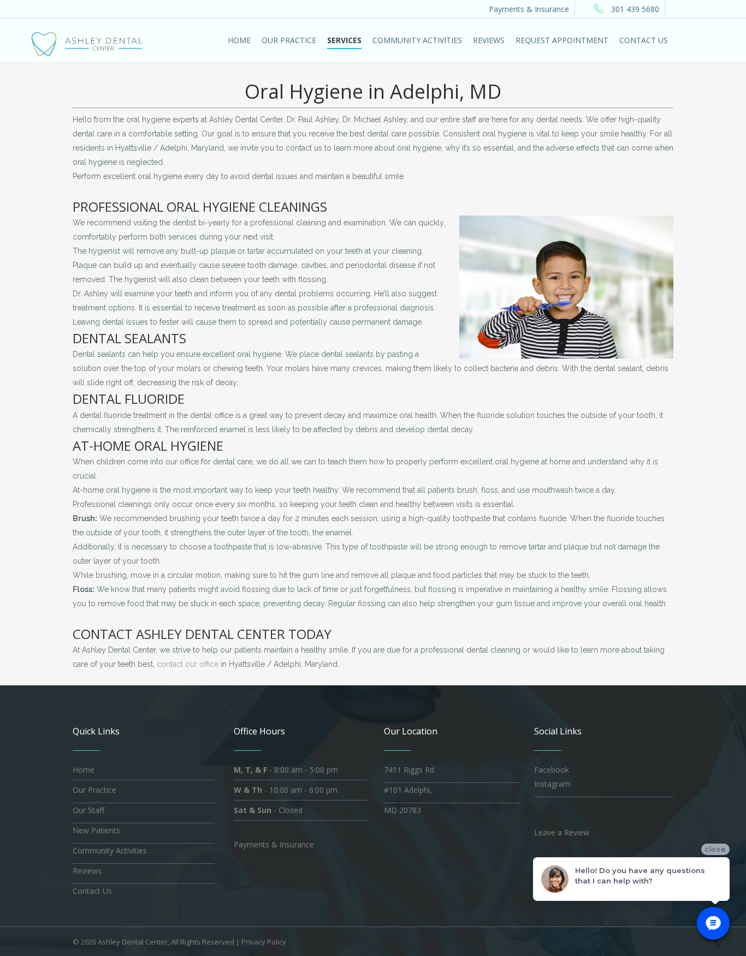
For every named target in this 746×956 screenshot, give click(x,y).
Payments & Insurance (529, 9)
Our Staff (88, 810)
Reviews (87, 870)
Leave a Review (561, 832)
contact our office (187, 664)
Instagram (552, 784)
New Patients (96, 830)
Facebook (551, 769)
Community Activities (110, 850)
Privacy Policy (263, 942)
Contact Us (92, 891)
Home (83, 769)
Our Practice (94, 790)
